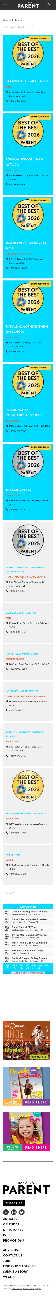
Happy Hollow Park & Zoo (22, 653)
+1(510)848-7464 (17, 632)
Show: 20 (10, 893)
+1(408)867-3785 (17, 832)
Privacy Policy (29, 1288)
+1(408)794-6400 (18, 669)
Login (38, 1288)
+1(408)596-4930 (18, 268)
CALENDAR (11, 1224)
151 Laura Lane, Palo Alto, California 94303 (29, 426)
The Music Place (18, 490)
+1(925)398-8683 (18, 100)
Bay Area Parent (25, 1285)
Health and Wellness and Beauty (25, 576)
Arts (8, 86)
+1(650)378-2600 (17, 755)
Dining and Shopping (18, 253)
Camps (16, 495)
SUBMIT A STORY (15, 1271)
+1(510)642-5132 (17, 710)
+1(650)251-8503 (17, 431)
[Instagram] (14, 1212)
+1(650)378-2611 (17, 351)
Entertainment (15, 659)
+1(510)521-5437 (17, 590)
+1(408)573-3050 (18, 874)
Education (12, 170)
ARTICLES (10, 1219)
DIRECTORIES (13, 1230)
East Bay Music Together (21, 612)
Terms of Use (17, 1288)
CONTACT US (12, 1255)
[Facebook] (6, 1212)
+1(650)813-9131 (17, 184)
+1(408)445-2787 (18, 509)
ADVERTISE (11, 1250)
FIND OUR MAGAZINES (19, 1266)
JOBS (7, 1261)
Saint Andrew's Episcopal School (27, 813)
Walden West (14, 854)
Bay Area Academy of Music (27, 81)
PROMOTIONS (13, 1240)
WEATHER (10, 1277)
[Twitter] (22, 1212)
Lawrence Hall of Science (22, 691)
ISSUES (8, 1235)
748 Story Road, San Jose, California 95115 (29, 664)
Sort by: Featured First (17, 27)
